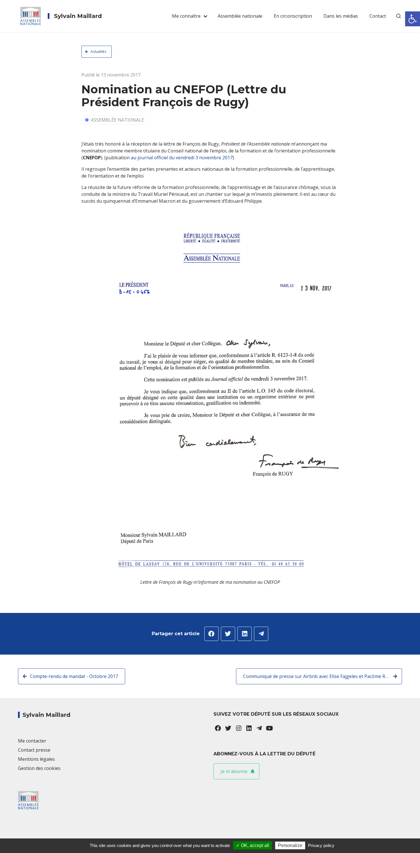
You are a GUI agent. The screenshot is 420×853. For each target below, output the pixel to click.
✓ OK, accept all (252, 845)
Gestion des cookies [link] (39, 768)
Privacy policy (321, 845)
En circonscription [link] (293, 16)
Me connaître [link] (186, 16)
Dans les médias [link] (340, 16)
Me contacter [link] (32, 741)
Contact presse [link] (34, 750)
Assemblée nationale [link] (240, 16)
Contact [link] (377, 16)
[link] (412, 18)
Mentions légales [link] (36, 759)
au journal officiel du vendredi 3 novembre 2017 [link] (182, 157)
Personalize (290, 845)
